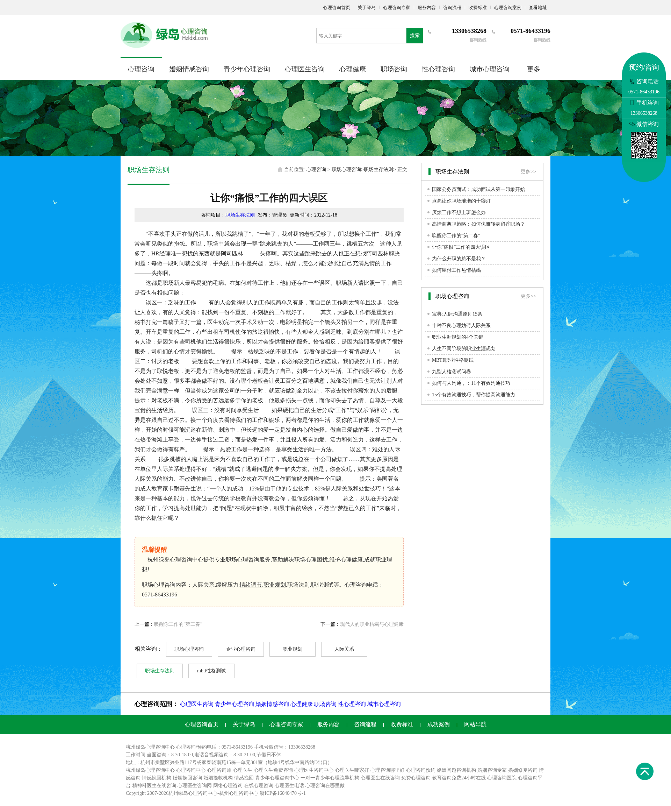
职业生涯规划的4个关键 (457, 337)
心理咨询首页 (336, 7)
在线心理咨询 (258, 785)
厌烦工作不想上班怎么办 (459, 212)
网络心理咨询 (228, 785)
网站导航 (475, 724)
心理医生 (242, 770)
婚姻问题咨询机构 (456, 770)
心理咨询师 (219, 770)
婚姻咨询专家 (492, 770)
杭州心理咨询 (233, 793)
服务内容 (427, 7)
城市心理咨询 (490, 69)
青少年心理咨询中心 (277, 777)
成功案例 (438, 724)
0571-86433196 (159, 595)
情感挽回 (244, 777)
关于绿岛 (367, 7)
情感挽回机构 (156, 777)
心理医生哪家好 (352, 770)
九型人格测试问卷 (451, 371)
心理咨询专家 (396, 7)
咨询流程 (452, 7)
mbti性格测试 (211, 670)
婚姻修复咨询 (522, 770)
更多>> (528, 171)
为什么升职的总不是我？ (459, 258)
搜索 (415, 35)
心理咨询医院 (502, 777)
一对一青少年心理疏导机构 (330, 777)
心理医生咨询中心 (313, 770)
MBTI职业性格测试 (453, 360)
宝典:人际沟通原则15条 (457, 314)
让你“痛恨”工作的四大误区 (461, 247)
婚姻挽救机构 (218, 777)
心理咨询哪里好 (387, 770)
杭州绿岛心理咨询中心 (150, 770)
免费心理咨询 (416, 777)
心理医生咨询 (305, 69)
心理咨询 (141, 69)
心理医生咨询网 (195, 785)
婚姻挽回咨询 (187, 777)
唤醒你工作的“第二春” (178, 624)
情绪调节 (251, 585)
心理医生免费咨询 (273, 770)
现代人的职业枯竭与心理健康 (372, 624)
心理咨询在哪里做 (325, 785)
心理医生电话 (289, 785)
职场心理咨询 (346, 169)
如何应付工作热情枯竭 (456, 270)
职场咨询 (394, 69)
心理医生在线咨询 (380, 777)
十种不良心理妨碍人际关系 (461, 325)
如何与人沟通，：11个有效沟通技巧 (471, 383)
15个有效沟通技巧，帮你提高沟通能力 (473, 394)
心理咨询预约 (420, 770)
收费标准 (478, 7)
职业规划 (275, 585)
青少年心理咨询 (247, 69)
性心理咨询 (438, 69)
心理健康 (352, 69)
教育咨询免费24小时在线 (459, 777)
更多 (533, 69)
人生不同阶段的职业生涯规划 (464, 348)
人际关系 (344, 649)
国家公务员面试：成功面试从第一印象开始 (478, 189)
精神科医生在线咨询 (154, 785)
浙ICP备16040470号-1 (283, 793)
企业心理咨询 (240, 649)
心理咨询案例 (507, 7)
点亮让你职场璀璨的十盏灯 (461, 201)
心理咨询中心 (190, 770)
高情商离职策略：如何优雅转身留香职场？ (478, 224)
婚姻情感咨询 (189, 69)
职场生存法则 (378, 169)
